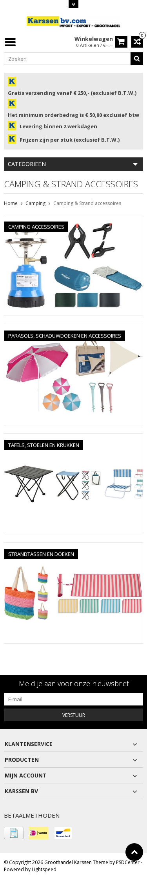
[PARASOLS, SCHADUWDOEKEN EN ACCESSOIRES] (73, 328)
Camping (35, 203)
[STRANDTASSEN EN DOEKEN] (73, 546)
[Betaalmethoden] (14, 833)
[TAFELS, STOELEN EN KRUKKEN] (73, 437)
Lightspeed (44, 869)
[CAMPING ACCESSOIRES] (73, 219)
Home (11, 203)
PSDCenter (128, 862)
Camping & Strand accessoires (87, 203)
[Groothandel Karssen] (74, 21)
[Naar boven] (134, 852)
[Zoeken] (137, 58)
